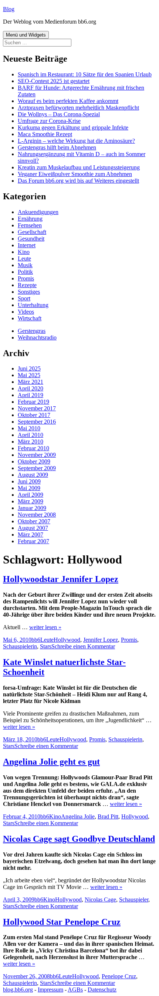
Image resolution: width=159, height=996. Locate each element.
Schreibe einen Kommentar (83, 646)
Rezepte (27, 285)
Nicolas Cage (100, 899)
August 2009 (33, 475)
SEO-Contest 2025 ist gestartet (53, 81)
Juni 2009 (29, 481)
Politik (25, 272)
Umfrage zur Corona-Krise (49, 121)
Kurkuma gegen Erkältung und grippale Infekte (73, 127)
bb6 (35, 640)
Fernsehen (30, 225)
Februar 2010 (33, 448)
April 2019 (30, 395)
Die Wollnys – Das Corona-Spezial (59, 114)
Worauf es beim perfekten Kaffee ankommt (68, 101)
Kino (24, 252)
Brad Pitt (108, 816)
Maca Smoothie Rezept (45, 134)
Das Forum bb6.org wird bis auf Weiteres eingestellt (78, 181)
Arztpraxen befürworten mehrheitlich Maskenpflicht (78, 107)
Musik (25, 265)
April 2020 (30, 388)
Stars (45, 646)
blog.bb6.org (18, 989)
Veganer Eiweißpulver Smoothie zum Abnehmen (75, 174)
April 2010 (30, 435)
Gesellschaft (32, 232)
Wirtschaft (29, 318)
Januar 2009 (32, 508)
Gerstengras (31, 331)
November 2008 (37, 514)
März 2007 (30, 534)
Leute (24, 258)
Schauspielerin (20, 646)
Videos (26, 312)
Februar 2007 (33, 541)
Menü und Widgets (26, 35)
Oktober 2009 (34, 461)
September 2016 (37, 421)
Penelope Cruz (119, 976)
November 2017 (37, 408)
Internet (26, 245)
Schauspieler (133, 899)
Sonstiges (29, 292)
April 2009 (30, 495)
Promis (26, 278)
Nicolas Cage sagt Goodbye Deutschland (79, 839)
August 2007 (33, 528)
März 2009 (30, 501)
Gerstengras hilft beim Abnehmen (57, 147)
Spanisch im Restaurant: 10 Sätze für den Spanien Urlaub (85, 74)
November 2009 (37, 455)
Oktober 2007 (34, 521)
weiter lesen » (45, 627)
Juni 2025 (29, 368)
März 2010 (30, 441)
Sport (24, 298)
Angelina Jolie (78, 816)
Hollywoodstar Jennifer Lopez (60, 579)
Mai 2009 (29, 488)
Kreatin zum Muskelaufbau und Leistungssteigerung (79, 167)
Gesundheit (31, 238)
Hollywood (67, 640)
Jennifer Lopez (100, 640)
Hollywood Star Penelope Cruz (62, 922)
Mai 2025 (29, 375)
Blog (8, 9)
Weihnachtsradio (37, 337)
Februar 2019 (33, 402)
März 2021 (30, 382)
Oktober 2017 (34, 415)
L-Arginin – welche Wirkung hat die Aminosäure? (76, 141)
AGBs (75, 989)
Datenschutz (102, 989)
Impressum (50, 989)
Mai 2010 (29, 428)
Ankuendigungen (38, 212)
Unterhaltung (33, 305)
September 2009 (37, 468)
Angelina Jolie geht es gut (51, 761)
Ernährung (30, 219)
